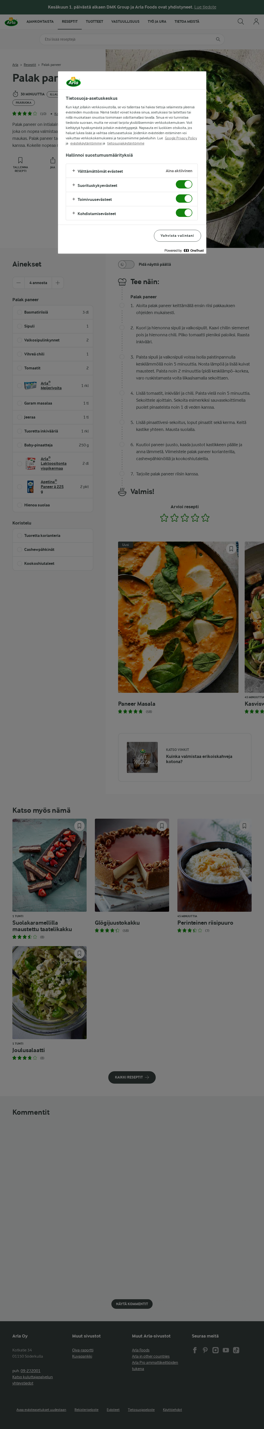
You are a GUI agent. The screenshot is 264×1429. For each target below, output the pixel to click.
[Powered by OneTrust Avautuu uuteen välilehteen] (184, 250)
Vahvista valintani (177, 235)
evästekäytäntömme (86, 143)
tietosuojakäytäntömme (125, 143)
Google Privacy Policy (181, 138)
